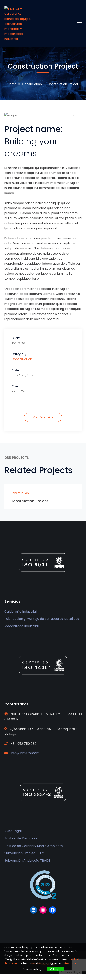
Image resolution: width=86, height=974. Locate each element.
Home (12, 84)
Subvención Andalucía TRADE (27, 860)
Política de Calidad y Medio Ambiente (33, 846)
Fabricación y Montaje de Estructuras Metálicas (41, 618)
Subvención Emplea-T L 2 (24, 853)
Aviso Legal (13, 831)
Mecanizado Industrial (21, 626)
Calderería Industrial (20, 611)
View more (70, 963)
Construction (32, 84)
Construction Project (29, 500)
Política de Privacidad (21, 838)
